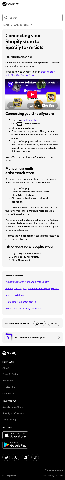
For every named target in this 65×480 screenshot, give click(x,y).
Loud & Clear (9, 387)
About (5, 367)
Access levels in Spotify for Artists (23, 308)
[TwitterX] (15, 457)
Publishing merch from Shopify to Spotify (27, 281)
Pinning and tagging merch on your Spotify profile (32, 288)
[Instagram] (6, 457)
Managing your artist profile (20, 301)
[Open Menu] (61, 4)
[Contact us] (58, 337)
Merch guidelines (14, 295)
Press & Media (10, 374)
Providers (7, 380)
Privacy (51, 476)
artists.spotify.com (31, 120)
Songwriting (9, 419)
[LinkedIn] (25, 457)
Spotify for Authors (12, 407)
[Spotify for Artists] (11, 4)
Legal (44, 476)
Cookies (59, 476)
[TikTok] (35, 457)
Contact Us (8, 393)
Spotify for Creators (13, 413)
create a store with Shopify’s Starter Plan (30, 73)
